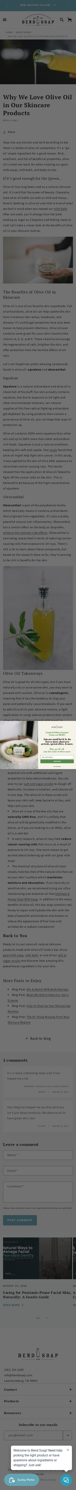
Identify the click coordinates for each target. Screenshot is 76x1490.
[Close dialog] (2, 723)
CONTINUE (57, 761)
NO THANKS (57, 766)
